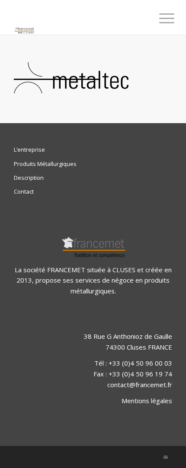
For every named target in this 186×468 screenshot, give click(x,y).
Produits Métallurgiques (45, 164)
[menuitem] (160, 18)
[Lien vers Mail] (165, 457)
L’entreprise (29, 149)
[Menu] (160, 18)
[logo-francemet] (77, 17)
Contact (24, 191)
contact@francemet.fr (139, 384)
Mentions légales (147, 400)
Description (29, 177)
